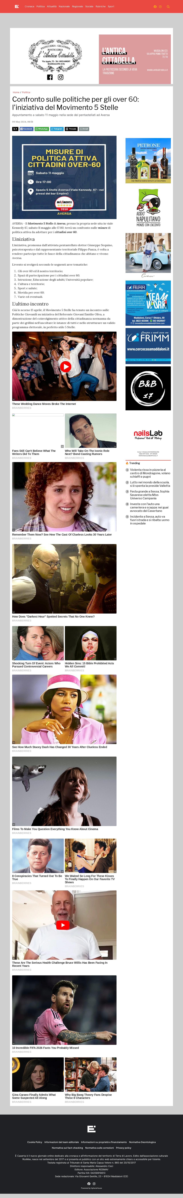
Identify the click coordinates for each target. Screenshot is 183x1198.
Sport (111, 6)
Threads (72, 129)
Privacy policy (123, 1147)
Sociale (89, 6)
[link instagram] (160, 6)
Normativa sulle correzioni (99, 1147)
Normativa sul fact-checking (67, 1147)
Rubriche (101, 6)
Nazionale (64, 6)
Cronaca (29, 6)
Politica (40, 6)
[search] (168, 6)
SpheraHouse (96, 1188)
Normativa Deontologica (142, 1142)
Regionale (77, 6)
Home (16, 92)
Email (85, 129)
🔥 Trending (133, 463)
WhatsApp (43, 129)
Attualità (51, 6)
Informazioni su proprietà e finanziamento (104, 1142)
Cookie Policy (34, 1142)
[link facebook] (155, 6)
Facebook (27, 129)
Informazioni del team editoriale (61, 1142)
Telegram (58, 129)
